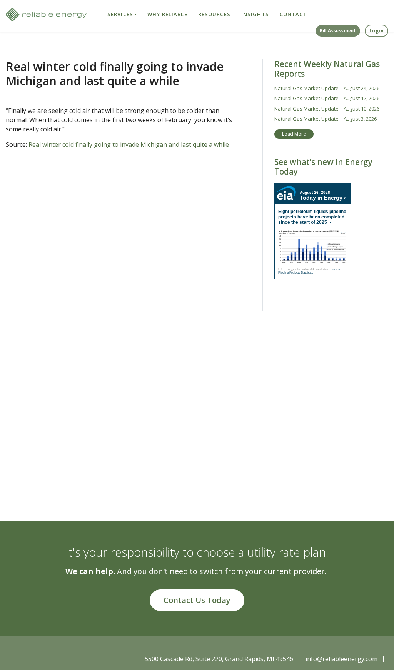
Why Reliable (167, 14)
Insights (255, 14)
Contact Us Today (197, 600)
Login (376, 30)
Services (120, 14)
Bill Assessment (338, 30)
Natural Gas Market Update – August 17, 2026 (326, 98)
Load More (294, 134)
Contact (293, 14)
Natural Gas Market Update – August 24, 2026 (326, 88)
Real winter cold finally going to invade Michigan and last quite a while (128, 144)
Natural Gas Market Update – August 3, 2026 (325, 118)
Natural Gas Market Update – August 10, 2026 (326, 108)
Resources (214, 14)
